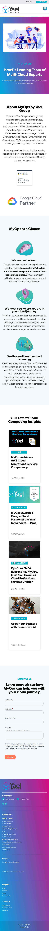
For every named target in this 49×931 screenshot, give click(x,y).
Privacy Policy (24, 927)
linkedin (3, 804)
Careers (29, 2)
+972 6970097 (24, 799)
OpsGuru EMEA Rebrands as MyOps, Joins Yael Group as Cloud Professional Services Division (24, 575)
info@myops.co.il (10, 799)
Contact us (7, 796)
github (6, 804)
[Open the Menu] (45, 8)
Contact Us (41, 2)
